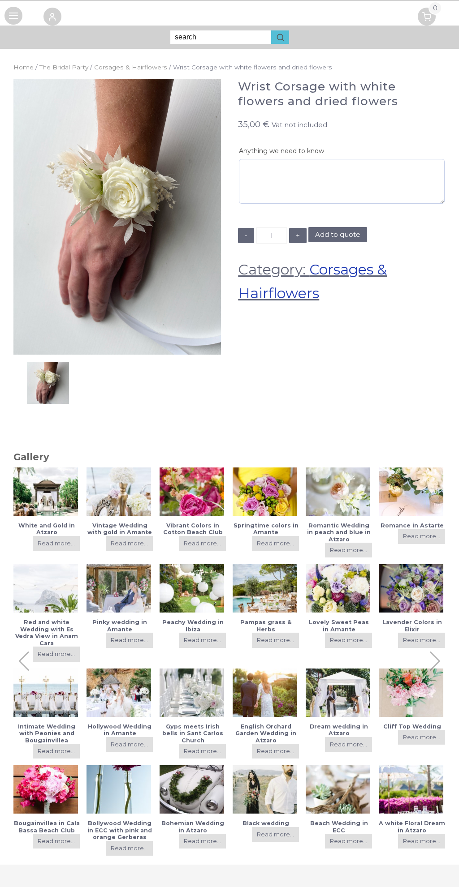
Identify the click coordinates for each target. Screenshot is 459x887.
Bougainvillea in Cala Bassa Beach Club (47, 826)
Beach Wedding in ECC (339, 826)
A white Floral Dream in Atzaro (412, 826)
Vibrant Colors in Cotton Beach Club (193, 529)
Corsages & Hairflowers (130, 67)
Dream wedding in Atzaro (339, 730)
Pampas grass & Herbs (265, 625)
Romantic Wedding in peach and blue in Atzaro (339, 532)
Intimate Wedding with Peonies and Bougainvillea (46, 733)
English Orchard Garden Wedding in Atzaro (265, 733)
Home (23, 67)
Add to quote (337, 234)
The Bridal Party (63, 67)
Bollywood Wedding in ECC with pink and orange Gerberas (119, 830)
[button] (52, 18)
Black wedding (265, 823)
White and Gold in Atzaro (46, 529)
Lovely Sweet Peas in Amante (339, 625)
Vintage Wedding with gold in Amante (119, 529)
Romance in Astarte (412, 525)
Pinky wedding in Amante (119, 625)
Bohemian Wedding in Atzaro (192, 826)
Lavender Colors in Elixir (412, 625)
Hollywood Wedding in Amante (120, 730)
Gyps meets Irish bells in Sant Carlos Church (192, 733)
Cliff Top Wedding (412, 726)
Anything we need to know (281, 151)
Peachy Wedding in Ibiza (193, 625)
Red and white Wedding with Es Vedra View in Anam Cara (46, 632)
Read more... (56, 543)
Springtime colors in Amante (266, 529)
